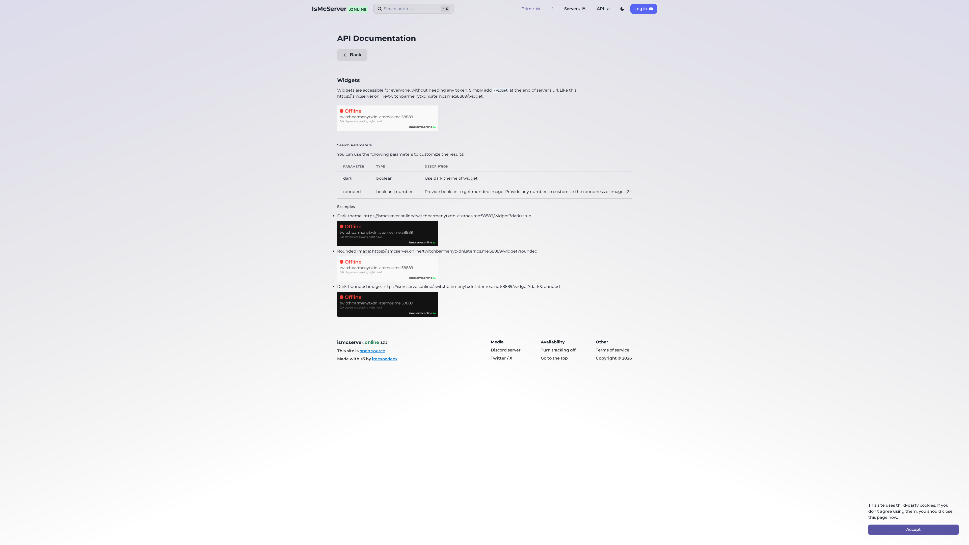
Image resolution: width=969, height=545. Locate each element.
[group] (622, 9)
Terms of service (612, 350)
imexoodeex (384, 359)
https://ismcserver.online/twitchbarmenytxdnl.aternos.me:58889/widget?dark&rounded (471, 286)
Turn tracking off (558, 350)
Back (355, 55)
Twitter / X (501, 358)
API (600, 8)
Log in (640, 8)
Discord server (506, 350)
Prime (527, 8)
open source (372, 350)
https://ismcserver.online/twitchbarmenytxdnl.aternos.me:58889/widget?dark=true (447, 215)
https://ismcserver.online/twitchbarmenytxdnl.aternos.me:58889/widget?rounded (454, 251)
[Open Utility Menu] (552, 9)
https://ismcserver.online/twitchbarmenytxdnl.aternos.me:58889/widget (410, 96)
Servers (572, 8)
